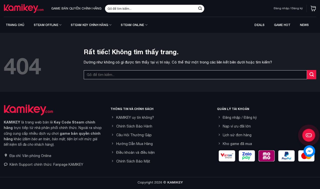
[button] (313, 8)
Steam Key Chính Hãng (89, 25)
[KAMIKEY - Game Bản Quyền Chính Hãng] (24, 8)
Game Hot (282, 25)
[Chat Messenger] (309, 151)
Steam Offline (46, 25)
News (304, 25)
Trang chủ (15, 25)
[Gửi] (200, 8)
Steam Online (132, 25)
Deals (259, 25)
